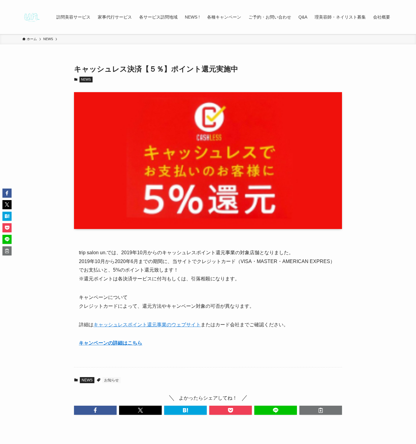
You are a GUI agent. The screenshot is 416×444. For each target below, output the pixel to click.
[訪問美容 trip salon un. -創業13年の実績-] (31, 17)
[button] (95, 410)
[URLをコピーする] (320, 410)
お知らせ (111, 380)
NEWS (86, 79)
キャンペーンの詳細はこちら (110, 342)
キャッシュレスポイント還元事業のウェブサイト (147, 324)
